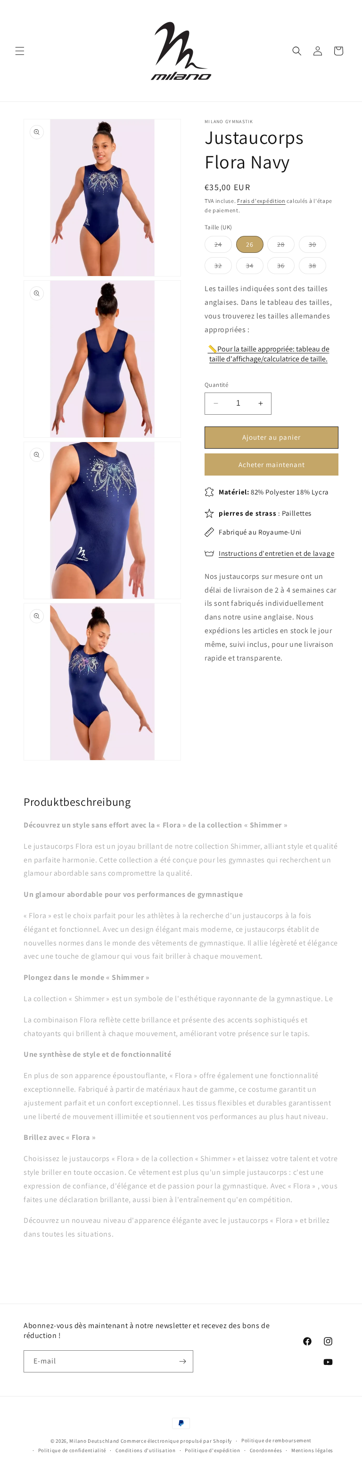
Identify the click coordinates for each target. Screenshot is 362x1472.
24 (223, 246)
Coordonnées (266, 1450)
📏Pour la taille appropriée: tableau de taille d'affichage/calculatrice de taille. (268, 354)
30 (317, 246)
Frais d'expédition (261, 200)
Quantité (216, 385)
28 (286, 246)
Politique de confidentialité (72, 1450)
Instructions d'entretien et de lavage (276, 553)
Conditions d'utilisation (145, 1450)
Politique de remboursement (276, 1440)
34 (254, 267)
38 (317, 267)
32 (223, 267)
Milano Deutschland (94, 1441)
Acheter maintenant (272, 464)
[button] (19, 51)
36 (286, 267)
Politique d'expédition (212, 1450)
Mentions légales (312, 1450)
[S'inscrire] (182, 1361)
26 (250, 244)
